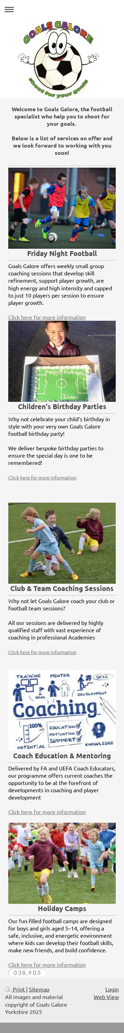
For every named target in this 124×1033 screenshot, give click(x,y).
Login (112, 989)
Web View (106, 996)
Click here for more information (47, 317)
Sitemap (39, 989)
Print (18, 989)
